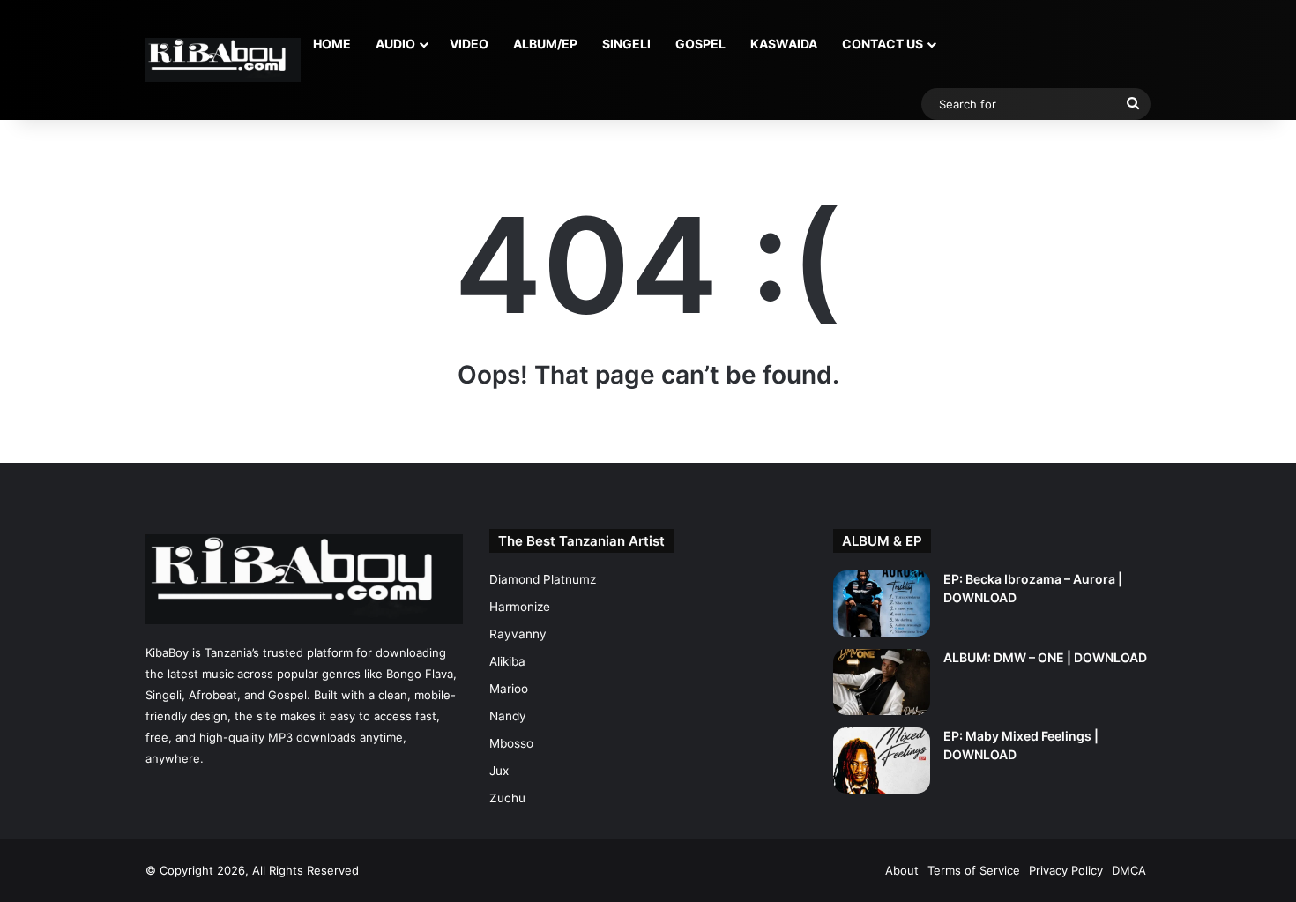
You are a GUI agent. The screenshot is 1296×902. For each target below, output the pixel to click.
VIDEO (469, 43)
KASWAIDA (783, 43)
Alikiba (507, 661)
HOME (332, 43)
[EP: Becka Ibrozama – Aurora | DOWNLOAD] (881, 603)
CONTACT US (882, 43)
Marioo (508, 689)
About (902, 870)
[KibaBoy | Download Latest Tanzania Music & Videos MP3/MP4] (223, 60)
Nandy (507, 716)
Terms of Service (973, 870)
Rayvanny (518, 634)
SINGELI (626, 43)
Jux (499, 771)
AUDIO (395, 43)
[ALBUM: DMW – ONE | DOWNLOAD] (881, 682)
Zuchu (507, 798)
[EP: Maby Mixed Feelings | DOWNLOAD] (881, 760)
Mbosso (511, 743)
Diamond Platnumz (542, 579)
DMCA (1129, 870)
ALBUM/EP (545, 43)
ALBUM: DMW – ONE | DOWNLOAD (1045, 657)
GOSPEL (700, 43)
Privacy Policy (1066, 870)
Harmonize (519, 607)
